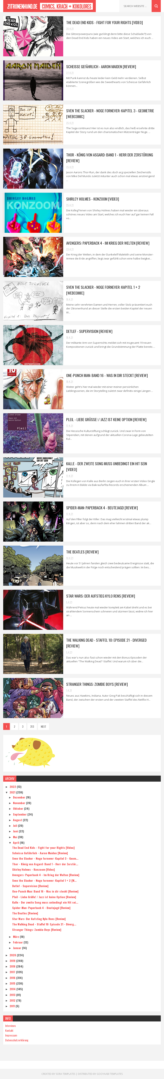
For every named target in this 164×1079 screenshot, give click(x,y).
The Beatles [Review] (82, 551)
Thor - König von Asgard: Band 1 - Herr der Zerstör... (45, 864)
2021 (13, 792)
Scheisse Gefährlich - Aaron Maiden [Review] (101, 66)
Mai (15, 837)
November (19, 803)
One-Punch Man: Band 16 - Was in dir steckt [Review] (107, 375)
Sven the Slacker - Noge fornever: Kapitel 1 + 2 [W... (44, 880)
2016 (13, 978)
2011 (13, 1006)
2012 (13, 1000)
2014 (13, 989)
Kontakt (9, 1030)
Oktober (18, 808)
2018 (13, 966)
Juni (16, 831)
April (16, 842)
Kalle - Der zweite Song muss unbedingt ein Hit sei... (45, 902)
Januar (17, 948)
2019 (13, 960)
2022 (13, 786)
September (20, 814)
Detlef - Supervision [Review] (89, 331)
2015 (13, 983)
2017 (13, 972)
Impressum (11, 1035)
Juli (15, 825)
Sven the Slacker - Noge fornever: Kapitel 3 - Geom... (45, 858)
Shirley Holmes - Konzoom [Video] (92, 199)
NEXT (43, 726)
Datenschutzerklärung (16, 1040)
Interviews (10, 1025)
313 (32, 726)
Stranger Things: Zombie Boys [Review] (97, 684)
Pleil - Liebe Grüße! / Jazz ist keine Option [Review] (106, 419)
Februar (18, 942)
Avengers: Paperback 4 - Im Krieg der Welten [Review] (107, 243)
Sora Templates (65, 1074)
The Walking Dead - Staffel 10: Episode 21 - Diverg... (44, 924)
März (16, 936)
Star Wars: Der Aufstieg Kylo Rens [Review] (100, 596)
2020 (13, 955)
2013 (13, 995)
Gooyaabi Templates (110, 1074)
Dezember (19, 797)
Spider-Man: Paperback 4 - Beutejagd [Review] (102, 507)
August (18, 820)
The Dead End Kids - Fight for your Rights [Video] (104, 22)
